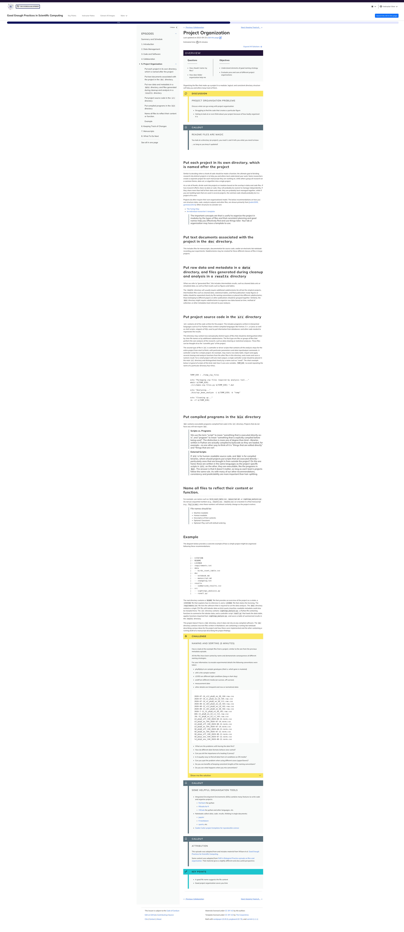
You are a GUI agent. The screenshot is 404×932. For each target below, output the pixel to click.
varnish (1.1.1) (252, 919)
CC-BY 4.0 (229, 911)
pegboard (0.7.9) (236, 919)
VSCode (202, 810)
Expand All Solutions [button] (251, 46)
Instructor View (389, 6)
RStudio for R (204, 806)
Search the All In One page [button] (386, 16)
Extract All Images (107, 16)
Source (171, 915)
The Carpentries (242, 915)
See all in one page (149, 142)
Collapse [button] (172, 27)
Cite (146, 919)
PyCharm (202, 803)
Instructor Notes (88, 16)
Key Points (72, 16)
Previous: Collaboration (194, 27)
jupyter (201, 817)
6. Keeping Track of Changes (154, 126)
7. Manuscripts (147, 131)
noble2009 (253, 202)
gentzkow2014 (189, 205)
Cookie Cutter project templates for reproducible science (217, 828)
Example (148, 121)
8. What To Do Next (150, 136)
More (123, 16)
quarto (201, 824)
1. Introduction (147, 44)
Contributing (162, 915)
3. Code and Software (150, 54)
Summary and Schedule (151, 39)
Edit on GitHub (150, 915)
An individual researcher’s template (201, 211)
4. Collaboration (148, 59)
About (159, 919)
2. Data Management (150, 49)
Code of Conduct (173, 911)
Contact (152, 919)
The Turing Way (193, 209)
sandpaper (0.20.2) (220, 919)
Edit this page (213, 38)
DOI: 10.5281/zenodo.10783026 (29, 6)
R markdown (204, 821)
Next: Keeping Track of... (250, 27)
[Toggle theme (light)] (373, 6)
